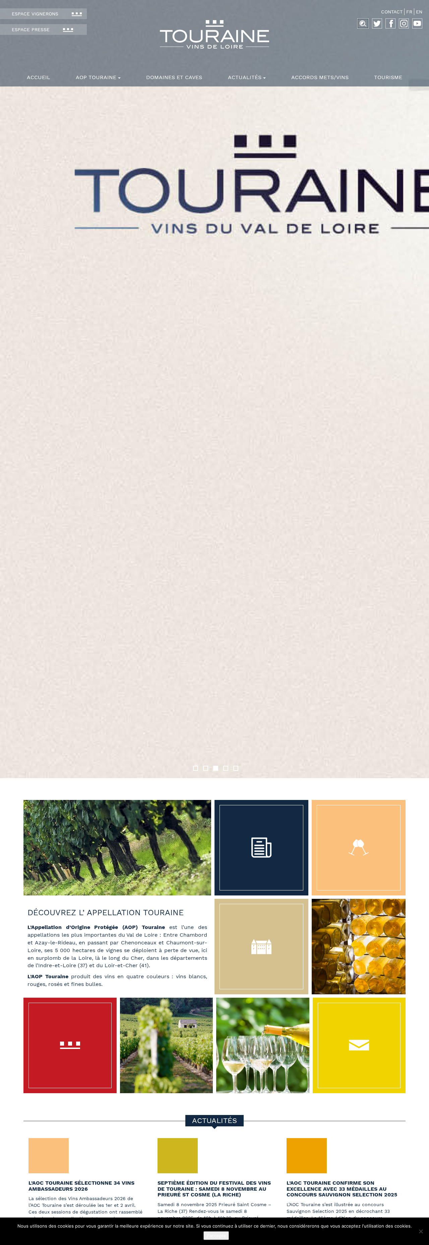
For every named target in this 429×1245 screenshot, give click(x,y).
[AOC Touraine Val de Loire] (214, 34)
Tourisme (388, 77)
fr (409, 11)
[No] (420, 1231)
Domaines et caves (174, 77)
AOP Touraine (96, 77)
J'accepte (216, 1235)
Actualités (244, 77)
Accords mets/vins (320, 77)
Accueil (38, 77)
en (419, 11)
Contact (392, 11)
